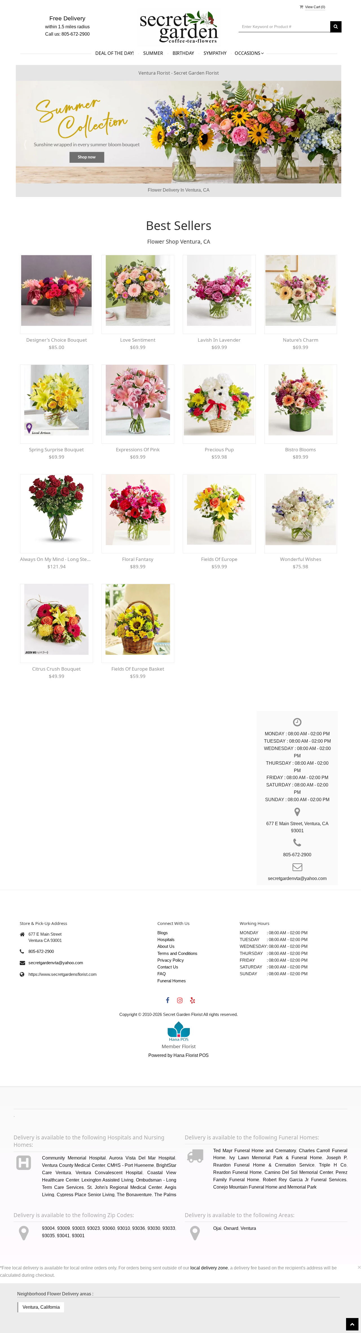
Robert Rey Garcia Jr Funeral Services (304, 1212)
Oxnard (231, 1261)
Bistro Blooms (300, 483)
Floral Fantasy (137, 592)
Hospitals (166, 972)
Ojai (217, 1261)
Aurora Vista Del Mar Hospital (142, 1191)
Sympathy (215, 53)
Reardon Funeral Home (237, 1205)
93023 (93, 1261)
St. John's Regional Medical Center (124, 1220)
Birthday (183, 53)
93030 (154, 1261)
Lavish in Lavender (219, 373)
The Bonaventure (134, 1227)
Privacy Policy (170, 993)
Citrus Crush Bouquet (56, 702)
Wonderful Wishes (300, 592)
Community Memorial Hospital (73, 1191)
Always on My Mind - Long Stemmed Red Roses (56, 592)
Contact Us (167, 1000)
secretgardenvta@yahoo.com (55, 996)
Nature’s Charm (300, 373)
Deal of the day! (114, 53)
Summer (153, 53)
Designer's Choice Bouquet (56, 373)
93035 (48, 1268)
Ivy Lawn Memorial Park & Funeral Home (275, 1191)
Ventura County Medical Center (73, 1198)
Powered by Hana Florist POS (178, 1088)
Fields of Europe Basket (137, 702)
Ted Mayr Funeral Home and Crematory (254, 1183)
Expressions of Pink (138, 483)
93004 (48, 1261)
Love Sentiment (137, 373)
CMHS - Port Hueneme (130, 1198)
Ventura (248, 1261)
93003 (78, 1261)
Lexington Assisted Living (107, 1213)
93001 (78, 1268)
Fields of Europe (219, 592)
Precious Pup (219, 483)
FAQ (161, 1007)
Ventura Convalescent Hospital (109, 1206)
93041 (63, 1268)
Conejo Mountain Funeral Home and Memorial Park (264, 1220)
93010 (123, 1261)
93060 (108, 1261)
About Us (166, 979)
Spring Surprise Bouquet (56, 483)
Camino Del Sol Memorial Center (299, 1205)
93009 (63, 1261)
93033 (168, 1261)
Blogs (162, 965)
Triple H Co (332, 1198)
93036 (138, 1261)
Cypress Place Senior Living (86, 1227)
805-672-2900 (41, 984)
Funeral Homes (171, 1013)
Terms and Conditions (177, 986)
